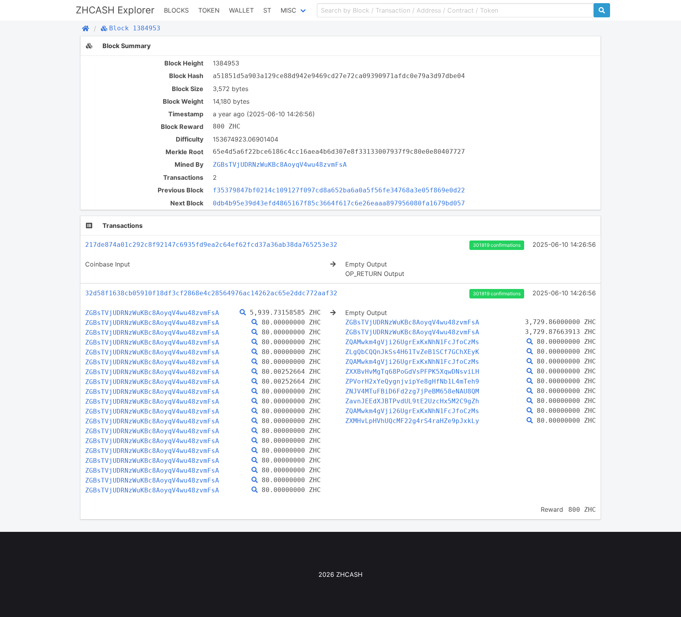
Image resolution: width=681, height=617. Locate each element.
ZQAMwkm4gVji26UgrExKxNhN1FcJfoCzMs (412, 342)
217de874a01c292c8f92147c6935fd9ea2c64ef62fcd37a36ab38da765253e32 (211, 244)
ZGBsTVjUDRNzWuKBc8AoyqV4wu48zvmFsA (280, 164)
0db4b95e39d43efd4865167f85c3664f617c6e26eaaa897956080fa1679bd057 (339, 203)
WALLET (241, 10)
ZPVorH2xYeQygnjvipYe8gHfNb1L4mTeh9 (412, 381)
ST (267, 10)
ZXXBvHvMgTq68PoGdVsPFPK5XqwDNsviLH (412, 371)
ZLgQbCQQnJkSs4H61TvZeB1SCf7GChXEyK (412, 352)
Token (209, 10)
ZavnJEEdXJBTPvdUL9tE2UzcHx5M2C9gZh (412, 401)
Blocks (176, 10)
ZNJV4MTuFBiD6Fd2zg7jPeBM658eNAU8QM (412, 391)
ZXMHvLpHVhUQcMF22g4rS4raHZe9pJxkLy (412, 421)
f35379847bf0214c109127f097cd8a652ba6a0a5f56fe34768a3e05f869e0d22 (339, 190)
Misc (288, 10)
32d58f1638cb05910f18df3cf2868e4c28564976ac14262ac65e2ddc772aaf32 (211, 293)
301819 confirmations (497, 245)
